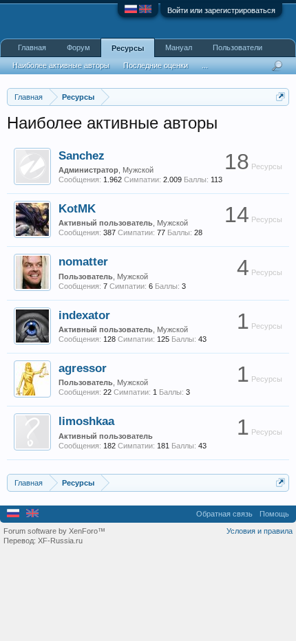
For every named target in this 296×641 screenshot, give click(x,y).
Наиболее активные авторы (60, 65)
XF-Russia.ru (60, 540)
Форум (78, 47)
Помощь (274, 514)
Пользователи (237, 47)
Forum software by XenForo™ (54, 531)
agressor (83, 368)
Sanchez (82, 155)
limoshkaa (86, 421)
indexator (84, 315)
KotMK (77, 208)
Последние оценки (155, 65)
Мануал (178, 47)
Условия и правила (259, 531)
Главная (32, 47)
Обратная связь (224, 514)
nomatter (83, 261)
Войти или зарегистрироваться (221, 10)
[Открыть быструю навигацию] (280, 96)
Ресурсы (128, 48)
